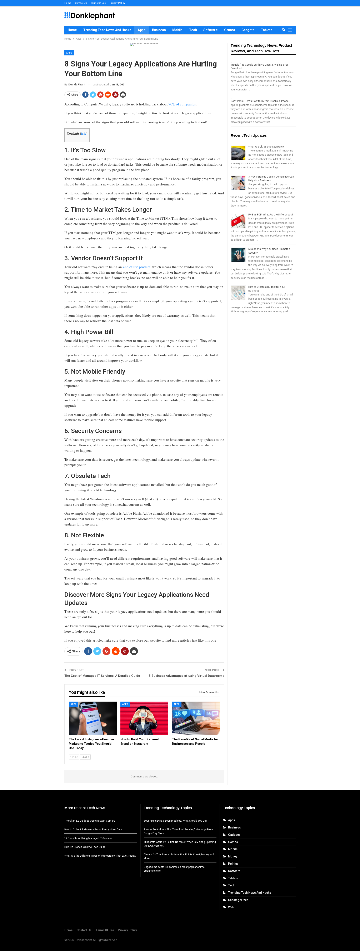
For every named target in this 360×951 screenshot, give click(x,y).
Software (210, 30)
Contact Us (81, 3)
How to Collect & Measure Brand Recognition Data (93, 829)
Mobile (177, 30)
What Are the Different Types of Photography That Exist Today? (100, 855)
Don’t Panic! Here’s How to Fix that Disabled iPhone (260, 101)
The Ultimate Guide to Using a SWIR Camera (89, 820)
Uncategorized (238, 900)
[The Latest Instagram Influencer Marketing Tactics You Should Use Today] (93, 718)
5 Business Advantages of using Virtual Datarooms (186, 676)
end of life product (136, 266)
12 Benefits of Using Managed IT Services (88, 838)
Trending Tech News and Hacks (107, 30)
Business (159, 30)
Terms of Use (98, 3)
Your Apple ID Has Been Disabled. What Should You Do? (175, 820)
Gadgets (247, 30)
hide (83, 133)
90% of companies (182, 104)
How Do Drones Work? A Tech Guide (84, 847)
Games (229, 30)
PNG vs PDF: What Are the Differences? (270, 214)
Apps (141, 30)
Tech (193, 30)
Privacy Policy (117, 3)
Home (67, 3)
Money (232, 856)
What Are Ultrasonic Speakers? (266, 146)
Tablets (266, 30)
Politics (233, 863)
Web (231, 907)
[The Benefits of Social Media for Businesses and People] (196, 718)
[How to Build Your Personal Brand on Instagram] (144, 718)
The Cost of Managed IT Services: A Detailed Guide (102, 676)
